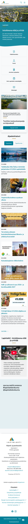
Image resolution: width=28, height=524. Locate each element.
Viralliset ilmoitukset (14, 495)
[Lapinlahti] (5, 2)
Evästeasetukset (14, 522)
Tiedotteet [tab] (9, 143)
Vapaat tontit (14, 128)
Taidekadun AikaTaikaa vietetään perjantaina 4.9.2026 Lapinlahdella (13, 168)
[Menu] (24, 2)
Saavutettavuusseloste (10, 519)
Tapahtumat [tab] (18, 143)
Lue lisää (4, 331)
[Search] (21, 2)
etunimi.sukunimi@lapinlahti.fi (14, 470)
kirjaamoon (21, 482)
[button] (23, 520)
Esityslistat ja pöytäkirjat (14, 492)
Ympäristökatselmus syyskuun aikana (12, 199)
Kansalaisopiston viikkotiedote (12, 261)
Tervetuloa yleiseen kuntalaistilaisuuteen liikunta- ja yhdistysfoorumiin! (12, 234)
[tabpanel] (14, 240)
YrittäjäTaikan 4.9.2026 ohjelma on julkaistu (13, 312)
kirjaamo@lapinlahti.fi (14, 467)
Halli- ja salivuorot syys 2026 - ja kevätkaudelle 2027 (12, 286)
